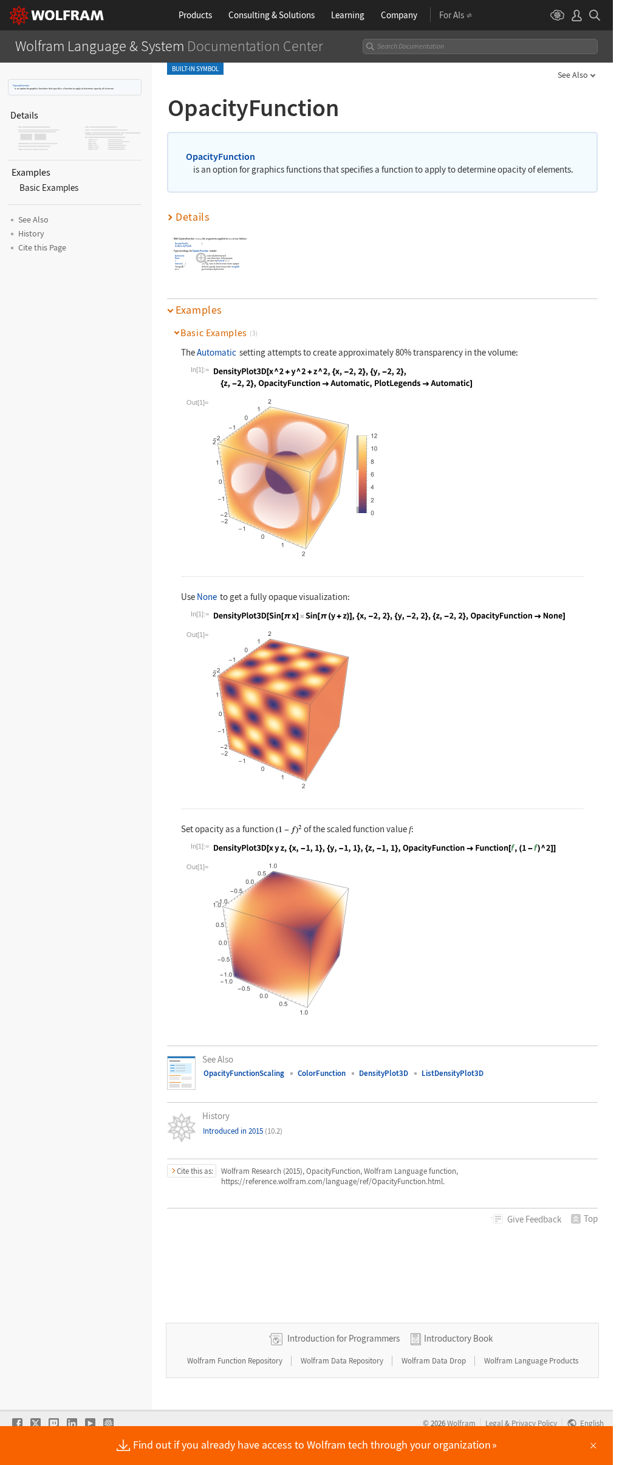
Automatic (180, 255)
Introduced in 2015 (242, 1131)
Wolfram (461, 1423)
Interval (178, 263)
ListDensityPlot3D (183, 245)
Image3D (235, 266)
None (177, 258)
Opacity (221, 261)
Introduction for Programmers (343, 1338)
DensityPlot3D (181, 244)
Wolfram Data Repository (343, 1361)
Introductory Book (458, 1338)
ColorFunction (322, 1073)
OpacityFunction (21, 85)
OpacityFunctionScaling (243, 1073)
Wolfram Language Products (531, 1361)
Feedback (534, 1219)
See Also (573, 74)
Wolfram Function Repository (235, 1361)
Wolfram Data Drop (435, 1361)
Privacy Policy (534, 1423)
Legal (494, 1423)
